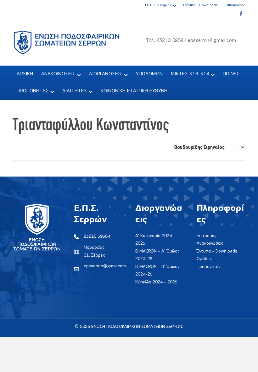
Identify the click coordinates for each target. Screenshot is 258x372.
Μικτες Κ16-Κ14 (190, 74)
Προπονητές (209, 266)
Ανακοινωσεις (58, 74)
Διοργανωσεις (105, 74)
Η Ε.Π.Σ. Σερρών (157, 5)
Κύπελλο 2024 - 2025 (156, 282)
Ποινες (231, 74)
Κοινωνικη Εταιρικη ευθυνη (134, 91)
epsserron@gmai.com (105, 266)
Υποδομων (149, 74)
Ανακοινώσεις (210, 243)
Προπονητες (33, 91)
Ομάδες (204, 259)
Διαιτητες (74, 91)
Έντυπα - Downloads (217, 251)
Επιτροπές (206, 236)
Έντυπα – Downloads (200, 5)
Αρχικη (25, 74)
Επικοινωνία (235, 5)
